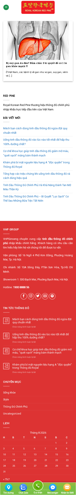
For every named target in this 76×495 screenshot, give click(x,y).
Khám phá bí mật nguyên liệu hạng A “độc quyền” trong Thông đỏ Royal (36, 164)
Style (6, 399)
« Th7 (6, 479)
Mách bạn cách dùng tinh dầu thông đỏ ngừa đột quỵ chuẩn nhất (35, 130)
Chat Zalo (23, 493)
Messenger (52, 493)
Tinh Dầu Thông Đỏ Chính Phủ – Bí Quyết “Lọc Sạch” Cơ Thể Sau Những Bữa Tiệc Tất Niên (36, 198)
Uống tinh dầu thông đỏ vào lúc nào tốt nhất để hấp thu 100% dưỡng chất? (36, 141)
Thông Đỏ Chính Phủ (15, 406)
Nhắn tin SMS (67, 493)
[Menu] (6, 7)
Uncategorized (12, 413)
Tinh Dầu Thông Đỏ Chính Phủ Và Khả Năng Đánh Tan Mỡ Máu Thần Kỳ (37, 187)
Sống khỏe (9, 392)
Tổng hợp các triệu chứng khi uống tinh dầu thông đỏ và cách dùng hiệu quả (36, 176)
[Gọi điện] (38, 486)
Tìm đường (8, 493)
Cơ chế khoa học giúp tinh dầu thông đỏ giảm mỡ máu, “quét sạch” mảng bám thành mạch (36, 153)
